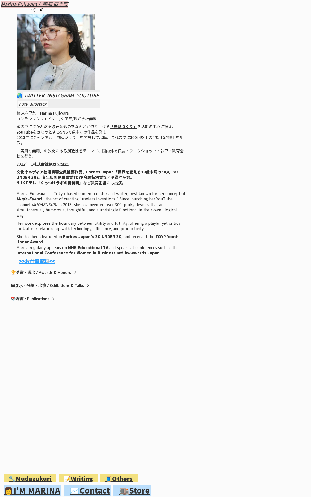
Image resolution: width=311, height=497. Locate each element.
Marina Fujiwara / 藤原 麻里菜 (34, 4)
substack (38, 104)
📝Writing (78, 478)
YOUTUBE (87, 95)
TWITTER (34, 95)
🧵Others (119, 478)
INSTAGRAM (60, 95)
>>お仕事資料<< (37, 261)
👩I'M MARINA (32, 490)
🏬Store (134, 490)
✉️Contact (90, 490)
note (23, 104)
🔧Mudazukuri (30, 478)
